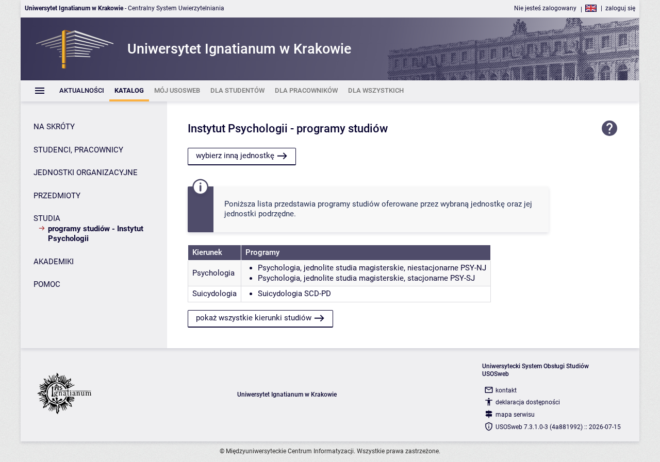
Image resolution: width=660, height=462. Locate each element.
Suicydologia (214, 293)
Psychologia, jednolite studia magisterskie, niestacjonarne (358, 267)
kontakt (506, 390)
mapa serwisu (515, 414)
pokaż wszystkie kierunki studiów (253, 317)
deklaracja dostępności (528, 402)
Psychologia (213, 273)
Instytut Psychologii (238, 128)
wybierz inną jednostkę (235, 155)
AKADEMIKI (54, 261)
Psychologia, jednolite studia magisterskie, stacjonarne (353, 278)
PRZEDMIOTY (57, 195)
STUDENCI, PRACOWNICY (78, 150)
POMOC (47, 284)
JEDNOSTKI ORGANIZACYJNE (86, 172)
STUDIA (47, 218)
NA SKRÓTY (54, 126)
